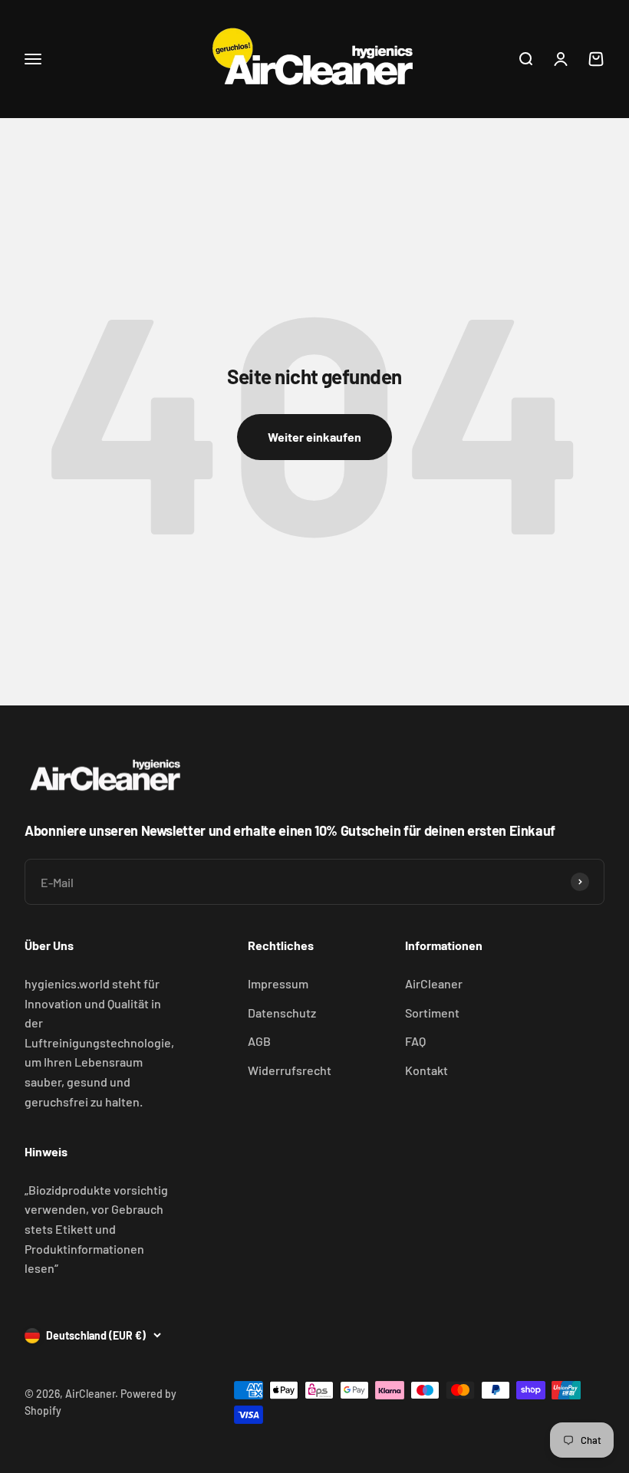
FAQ (415, 1041)
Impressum (278, 983)
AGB (259, 1041)
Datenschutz (282, 1012)
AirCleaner (434, 983)
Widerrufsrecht (289, 1070)
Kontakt (426, 1070)
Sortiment (432, 1012)
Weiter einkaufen (314, 436)
